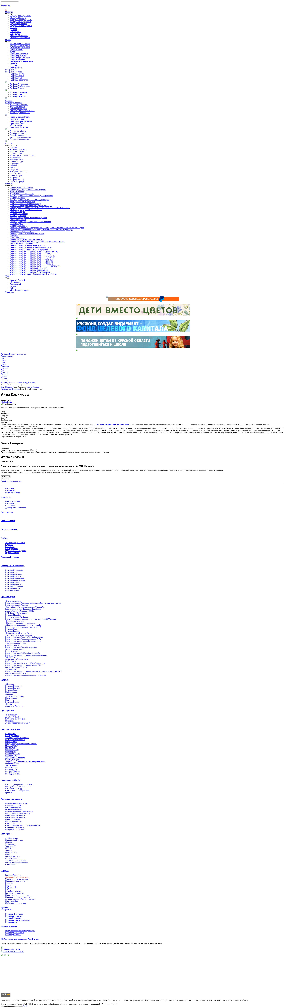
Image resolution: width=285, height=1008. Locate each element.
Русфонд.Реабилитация (20, 86)
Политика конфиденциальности (18, 895)
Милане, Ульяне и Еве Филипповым (113, 424)
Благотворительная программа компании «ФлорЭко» (32, 264)
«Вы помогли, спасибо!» (20, 44)
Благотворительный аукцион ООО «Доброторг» (29, 200)
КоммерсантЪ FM (12, 856)
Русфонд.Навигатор (18, 149)
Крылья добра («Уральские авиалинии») (26, 210)
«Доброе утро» (11, 838)
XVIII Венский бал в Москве (16, 613)
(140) (25, 1006)
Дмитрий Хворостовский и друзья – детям (15, 644)
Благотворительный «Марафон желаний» (22, 653)
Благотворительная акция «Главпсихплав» (23, 641)
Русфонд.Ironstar (12, 631)
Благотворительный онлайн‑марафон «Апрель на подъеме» (21, 648)
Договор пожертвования (15, 508)
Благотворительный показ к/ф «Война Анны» (24, 637)
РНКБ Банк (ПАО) (17, 238)
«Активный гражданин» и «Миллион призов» (28, 218)
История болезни (12, 772)
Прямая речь (10, 752)
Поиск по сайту (11, 901)
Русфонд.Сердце (17, 76)
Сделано (13, 64)
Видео (17, 34)
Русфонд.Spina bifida (14, 586)
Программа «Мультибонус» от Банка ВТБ (27, 240)
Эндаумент (10, 292)
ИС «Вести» (15, 282)
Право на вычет (11, 750)
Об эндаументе (24, 16)
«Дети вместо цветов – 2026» (22, 194)
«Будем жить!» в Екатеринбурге (18, 633)
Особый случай (16, 174)
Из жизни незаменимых (15, 740)
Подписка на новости (18, 24)
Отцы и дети (10, 748)
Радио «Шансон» (12, 858)
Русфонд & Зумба (17, 198)
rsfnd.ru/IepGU (6, 402)
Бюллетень (14, 66)
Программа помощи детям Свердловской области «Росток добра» (37, 242)
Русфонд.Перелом (17, 96)
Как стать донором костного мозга (19, 785)
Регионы (8, 101)
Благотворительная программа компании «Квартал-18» (33, 256)
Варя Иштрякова (17, 151)
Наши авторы (11, 698)
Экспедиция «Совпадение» (16, 659)
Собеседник (10, 864)
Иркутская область (17, 107)
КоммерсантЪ (15, 284)
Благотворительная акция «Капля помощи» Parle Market (33, 274)
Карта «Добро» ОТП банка (16, 667)
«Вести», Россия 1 (17, 280)
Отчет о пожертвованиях (20, 48)
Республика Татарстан (19, 127)
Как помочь (5, 6)
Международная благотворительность (21, 744)
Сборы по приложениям (20, 58)
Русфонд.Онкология (18, 88)
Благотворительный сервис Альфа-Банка (27, 234)
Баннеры (13, 28)
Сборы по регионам (18, 56)
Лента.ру (13, 286)
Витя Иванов (6, 387)
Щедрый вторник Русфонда (16, 617)
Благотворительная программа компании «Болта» (31, 254)
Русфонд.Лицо (16, 78)
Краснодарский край (18, 109)
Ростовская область (18, 131)
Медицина (14, 165)
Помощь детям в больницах (21, 188)
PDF (11, 34)
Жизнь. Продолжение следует (22, 155)
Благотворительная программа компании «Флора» (26, 655)
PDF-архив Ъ (15, 32)
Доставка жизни (11, 669)
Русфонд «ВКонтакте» (14, 914)
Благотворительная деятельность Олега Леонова (30, 222)
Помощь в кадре (16, 161)
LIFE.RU (8, 848)
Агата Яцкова (33, 387)
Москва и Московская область (22, 111)
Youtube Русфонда (13, 918)
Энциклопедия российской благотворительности (25, 762)
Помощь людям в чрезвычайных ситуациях (28, 190)
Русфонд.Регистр (17, 74)
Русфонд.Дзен (11, 922)
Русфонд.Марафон (13, 615)
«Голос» (8, 842)
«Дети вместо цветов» (14, 696)
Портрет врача (11, 768)
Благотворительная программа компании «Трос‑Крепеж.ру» (35, 266)
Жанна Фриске (11, 766)
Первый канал (7, 356)
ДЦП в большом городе (15, 758)
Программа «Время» (14, 840)
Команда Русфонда (18, 18)
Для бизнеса (4, 4)
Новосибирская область (20, 117)
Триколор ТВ (10, 846)
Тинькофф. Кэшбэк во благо (21, 244)
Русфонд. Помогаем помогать (13, 354)
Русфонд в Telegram (13, 916)
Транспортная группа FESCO (22, 232)
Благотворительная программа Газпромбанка (29, 270)
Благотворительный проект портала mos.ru (27, 246)
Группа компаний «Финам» (16, 862)
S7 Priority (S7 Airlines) (19, 214)
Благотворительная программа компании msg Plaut (31, 260)
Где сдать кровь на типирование (18, 787)
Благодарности (16, 68)
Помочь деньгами (12, 501)
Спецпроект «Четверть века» (22, 62)
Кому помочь (10, 491)
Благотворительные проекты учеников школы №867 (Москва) (30, 619)
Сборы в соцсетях (17, 60)
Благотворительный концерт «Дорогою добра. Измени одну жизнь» (33, 603)
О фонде (9, 12)
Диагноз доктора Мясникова (17, 738)
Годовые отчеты (16, 50)
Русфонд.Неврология (19, 80)
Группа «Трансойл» (18, 220)
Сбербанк (14, 236)
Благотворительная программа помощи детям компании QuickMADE (33, 671)
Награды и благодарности (20, 22)
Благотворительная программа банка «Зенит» (29, 268)
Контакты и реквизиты (19, 36)
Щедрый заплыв (12, 651)
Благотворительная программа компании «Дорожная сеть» (34, 252)
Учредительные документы (21, 20)
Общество (14, 170)
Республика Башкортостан (21, 121)
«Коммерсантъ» (16, 159)
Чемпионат (10, 844)
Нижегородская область (20, 113)
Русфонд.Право (16, 94)
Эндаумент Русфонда (19, 172)
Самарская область (18, 133)
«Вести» (8, 704)
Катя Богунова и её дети (15, 719)
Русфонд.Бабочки (12, 754)
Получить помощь (12, 493)
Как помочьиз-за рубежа (10, 505)
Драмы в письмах (17, 153)
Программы (10, 70)
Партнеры (9, 700)
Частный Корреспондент (15, 860)
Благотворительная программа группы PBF (23, 665)
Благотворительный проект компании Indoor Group (31, 248)
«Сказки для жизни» (18, 216)
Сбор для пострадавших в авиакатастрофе (23, 625)
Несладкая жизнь (12, 774)
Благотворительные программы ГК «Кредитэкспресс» (32, 250)
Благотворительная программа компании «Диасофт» (32, 262)
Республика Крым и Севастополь (17, 124)
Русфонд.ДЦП (11, 756)
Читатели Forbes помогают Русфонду (25, 204)
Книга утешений (12, 764)
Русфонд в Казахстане (14, 933)
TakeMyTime (10, 657)
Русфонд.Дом (11, 770)
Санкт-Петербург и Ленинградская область (20, 136)
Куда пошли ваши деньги (20, 46)
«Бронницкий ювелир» (14, 621)
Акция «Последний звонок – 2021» (19, 611)
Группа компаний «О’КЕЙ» (16, 673)
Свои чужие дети (12, 760)
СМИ (7, 276)
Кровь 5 (8, 793)
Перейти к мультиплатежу (11, 481)
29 (6, 10)
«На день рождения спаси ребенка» (20, 623)
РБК (11, 288)
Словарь (9, 694)
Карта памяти (11, 742)
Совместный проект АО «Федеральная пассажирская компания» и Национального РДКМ (47, 228)
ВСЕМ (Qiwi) (10, 661)
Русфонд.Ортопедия (18, 92)
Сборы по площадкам (19, 54)
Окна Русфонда (11, 746)
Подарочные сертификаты (21, 26)
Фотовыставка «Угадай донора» (18, 635)
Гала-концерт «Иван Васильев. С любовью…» (24, 609)
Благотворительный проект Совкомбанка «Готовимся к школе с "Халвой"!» (24, 606)
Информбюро (15, 157)
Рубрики (8, 143)
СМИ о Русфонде (17, 182)
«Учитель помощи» (13, 601)
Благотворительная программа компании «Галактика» (32, 258)
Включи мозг (10, 734)
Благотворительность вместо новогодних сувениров (31, 196)
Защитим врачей (17, 192)
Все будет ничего (12, 736)
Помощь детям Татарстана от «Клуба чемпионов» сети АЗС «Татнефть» (40, 208)
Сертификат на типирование (17, 791)
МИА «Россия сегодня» (19, 290)
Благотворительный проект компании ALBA (23, 639)
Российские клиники (13, 891)
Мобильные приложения (20, 38)
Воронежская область (19, 105)
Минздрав (14, 168)
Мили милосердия (17, 212)
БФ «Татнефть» (16, 224)
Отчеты (8, 40)
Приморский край (17, 119)
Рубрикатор (6, 476)
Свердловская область (19, 139)
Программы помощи (13, 72)
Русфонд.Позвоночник (19, 84)
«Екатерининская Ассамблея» (22, 202)
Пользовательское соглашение (18, 897)
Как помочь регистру (13, 789)
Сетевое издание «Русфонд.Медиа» (20, 899)
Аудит (12, 52)
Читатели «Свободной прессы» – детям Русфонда (31, 206)
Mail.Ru (8, 854)
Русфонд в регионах (13, 103)
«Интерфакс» (11, 852)
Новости (13, 147)
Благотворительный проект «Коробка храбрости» (25, 675)
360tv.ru (8, 850)
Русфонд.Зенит (11, 629)
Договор (13, 30)
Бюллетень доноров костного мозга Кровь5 (23, 627)
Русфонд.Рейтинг (12, 688)
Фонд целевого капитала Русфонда (20, 931)
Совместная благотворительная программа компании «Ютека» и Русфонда (41, 230)
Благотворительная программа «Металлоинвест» (30, 272)
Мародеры (14, 163)
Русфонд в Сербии (13, 935)
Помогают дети (16, 176)
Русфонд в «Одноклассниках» (17, 920)
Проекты (9, 184)
